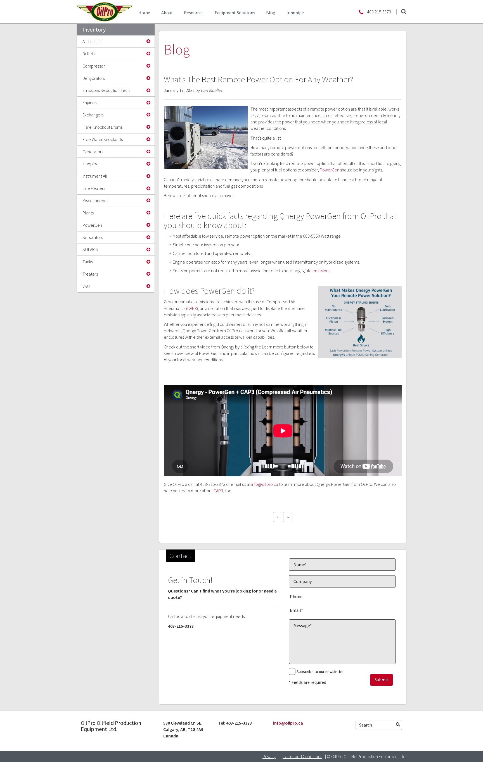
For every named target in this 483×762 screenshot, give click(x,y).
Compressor (93, 66)
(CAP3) (192, 308)
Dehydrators (93, 78)
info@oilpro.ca (264, 484)
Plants (88, 213)
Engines (89, 102)
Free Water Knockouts (102, 139)
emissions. (321, 270)
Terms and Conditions (302, 756)
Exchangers (92, 115)
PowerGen (92, 225)
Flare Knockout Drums (102, 127)
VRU (86, 286)
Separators (92, 237)
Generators (92, 151)
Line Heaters (93, 188)
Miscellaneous (95, 200)
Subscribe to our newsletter (320, 671)
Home (144, 12)
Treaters (90, 274)
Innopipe (295, 12)
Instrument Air (94, 176)
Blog (270, 12)
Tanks (87, 261)
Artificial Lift (92, 41)
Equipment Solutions (235, 12)
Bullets (88, 53)
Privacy (269, 756)
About (167, 12)
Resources (193, 12)
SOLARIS (90, 249)
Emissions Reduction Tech (106, 90)
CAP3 (218, 490)
